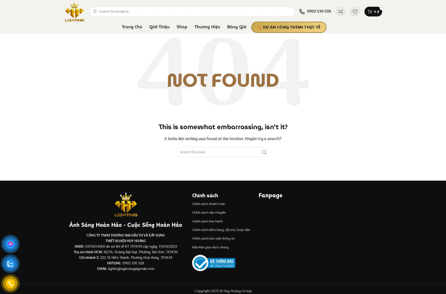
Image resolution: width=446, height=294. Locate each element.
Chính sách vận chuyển (209, 212)
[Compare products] (340, 11)
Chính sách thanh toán (208, 204)
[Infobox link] (315, 11)
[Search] (264, 152)
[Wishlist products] (355, 11)
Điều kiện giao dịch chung (210, 247)
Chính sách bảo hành (207, 221)
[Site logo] (74, 11)
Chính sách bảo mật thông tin (213, 238)
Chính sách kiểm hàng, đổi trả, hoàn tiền (221, 230)
